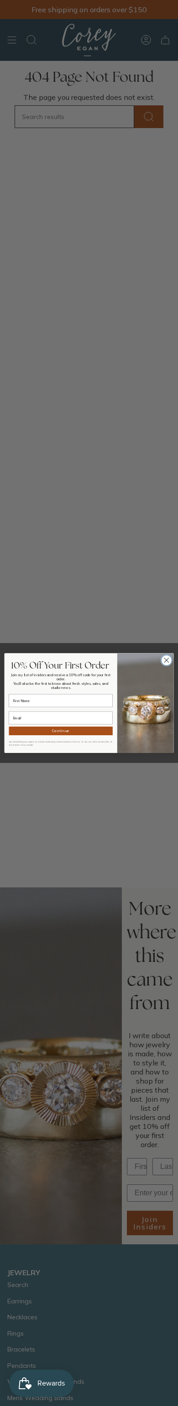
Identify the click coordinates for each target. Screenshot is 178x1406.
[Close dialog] (166, 660)
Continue (61, 731)
